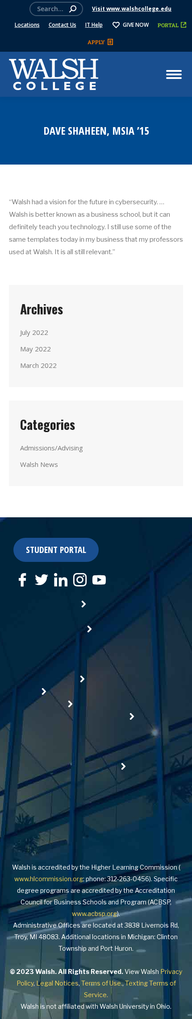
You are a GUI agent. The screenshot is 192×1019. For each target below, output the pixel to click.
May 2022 (35, 348)
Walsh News (39, 464)
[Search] (72, 9)
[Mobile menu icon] (174, 74)
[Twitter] (41, 579)
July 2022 (34, 332)
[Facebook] (22, 579)
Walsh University (124, 1006)
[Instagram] (80, 579)
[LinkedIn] (60, 579)
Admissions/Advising (51, 447)
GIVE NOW (136, 25)
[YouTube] (99, 579)
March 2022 (38, 365)
